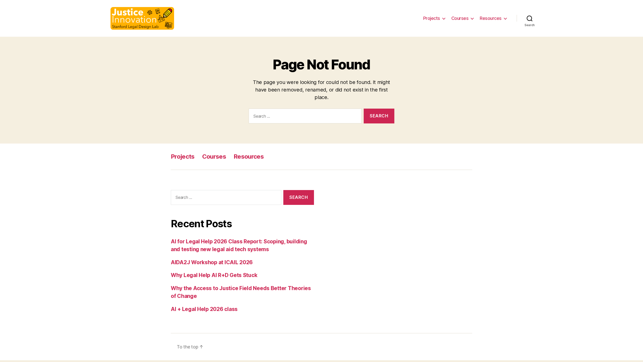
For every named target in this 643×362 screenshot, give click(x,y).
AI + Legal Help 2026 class (204, 309)
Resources (491, 18)
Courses (460, 18)
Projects (431, 18)
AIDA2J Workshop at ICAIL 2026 (212, 262)
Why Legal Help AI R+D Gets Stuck (214, 275)
